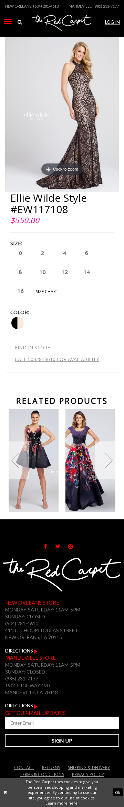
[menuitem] (8, 21)
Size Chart (47, 292)
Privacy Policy (88, 774)
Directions (19, 651)
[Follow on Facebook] (49, 547)
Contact (24, 767)
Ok (117, 792)
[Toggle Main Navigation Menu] (8, 21)
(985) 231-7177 (106, 6)
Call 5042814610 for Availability (57, 359)
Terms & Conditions (42, 774)
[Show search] (19, 22)
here (73, 803)
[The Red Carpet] (62, 32)
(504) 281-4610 (46, 6)
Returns (51, 767)
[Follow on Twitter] (61, 547)
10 (43, 271)
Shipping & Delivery (89, 767)
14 (87, 271)
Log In (112, 22)
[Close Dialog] (5, 792)
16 (21, 290)
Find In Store (32, 347)
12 (65, 271)
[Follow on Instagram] (74, 547)
